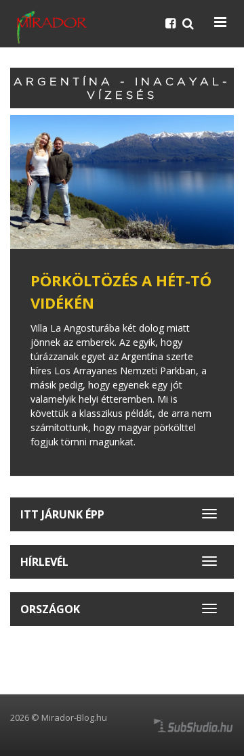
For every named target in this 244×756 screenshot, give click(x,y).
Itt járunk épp (62, 514)
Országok (50, 609)
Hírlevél (44, 561)
